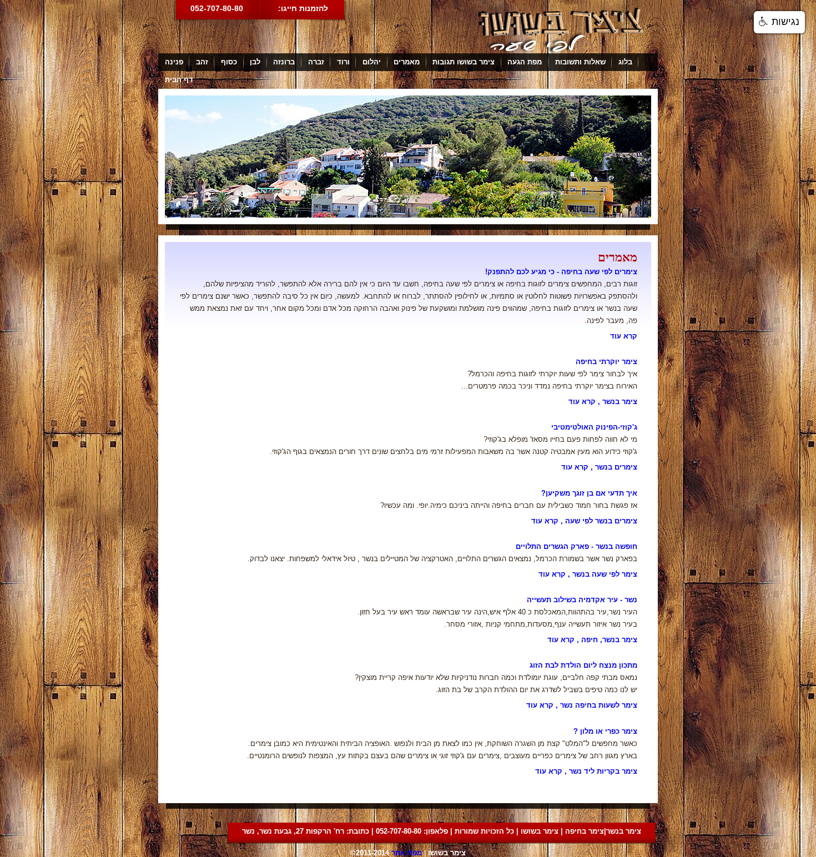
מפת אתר (406, 853)
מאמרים (407, 62)
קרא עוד (623, 336)
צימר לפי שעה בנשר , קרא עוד (587, 574)
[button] (779, 22)
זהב (202, 62)
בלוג (625, 62)
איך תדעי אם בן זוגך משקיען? (589, 493)
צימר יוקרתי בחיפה (606, 361)
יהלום (371, 62)
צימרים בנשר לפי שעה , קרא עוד (584, 521)
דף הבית (179, 79)
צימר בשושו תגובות (463, 62)
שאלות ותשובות (580, 62)
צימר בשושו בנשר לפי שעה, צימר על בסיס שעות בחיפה (560, 29)
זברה (316, 62)
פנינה (174, 62)
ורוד (343, 62)
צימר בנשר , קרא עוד (602, 401)
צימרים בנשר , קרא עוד (599, 467)
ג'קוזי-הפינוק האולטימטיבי (594, 427)
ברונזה (284, 62)
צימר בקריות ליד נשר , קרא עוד (586, 771)
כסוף (229, 62)
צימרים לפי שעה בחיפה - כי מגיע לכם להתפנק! (561, 272)
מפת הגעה (524, 62)
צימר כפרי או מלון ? (605, 731)
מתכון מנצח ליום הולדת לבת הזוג (583, 665)
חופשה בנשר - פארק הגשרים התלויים (576, 546)
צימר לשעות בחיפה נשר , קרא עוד (581, 705)
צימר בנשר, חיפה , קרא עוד (592, 640)
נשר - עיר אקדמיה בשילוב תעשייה (582, 600)
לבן (255, 62)
